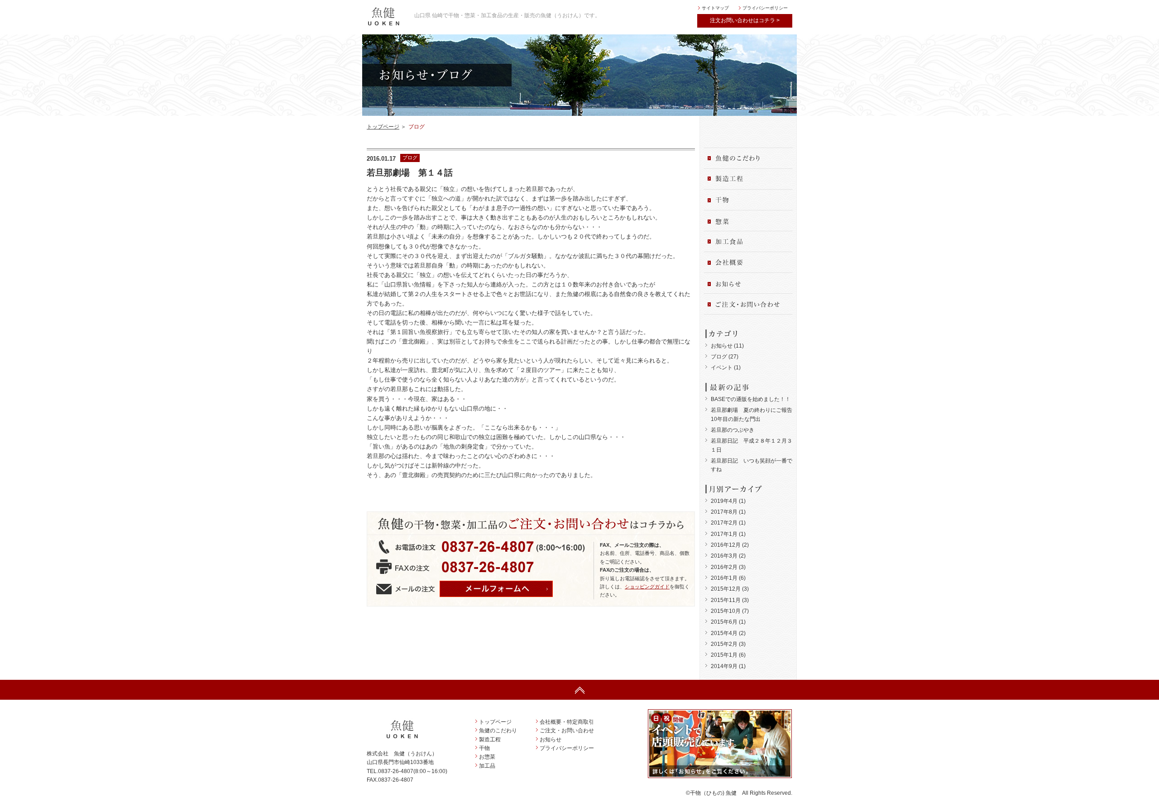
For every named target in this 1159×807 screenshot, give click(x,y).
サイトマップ (715, 7)
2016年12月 (726, 545)
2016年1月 (724, 578)
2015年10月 (726, 611)
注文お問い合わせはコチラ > (745, 20)
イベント (722, 367)
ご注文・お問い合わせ (567, 730)
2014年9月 (724, 666)
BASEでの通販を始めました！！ (750, 399)
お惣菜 (487, 757)
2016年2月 (724, 567)
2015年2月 (724, 644)
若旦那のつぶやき (732, 430)
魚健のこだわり (498, 730)
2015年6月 (724, 622)
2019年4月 (724, 501)
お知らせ (722, 346)
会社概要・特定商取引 (567, 722)
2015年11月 (726, 600)
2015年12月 (726, 589)
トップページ (383, 127)
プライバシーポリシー (765, 7)
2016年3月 (724, 556)
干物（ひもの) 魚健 (713, 793)
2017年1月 (724, 534)
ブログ (719, 356)
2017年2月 (724, 523)
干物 (484, 748)
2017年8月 (724, 512)
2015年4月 (724, 633)
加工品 (487, 766)
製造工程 (490, 739)
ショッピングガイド (647, 586)
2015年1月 (724, 655)
